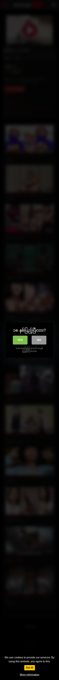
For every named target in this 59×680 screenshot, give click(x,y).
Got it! (29, 667)
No (39, 340)
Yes (20, 340)
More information (29, 674)
